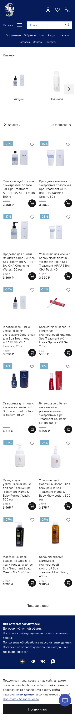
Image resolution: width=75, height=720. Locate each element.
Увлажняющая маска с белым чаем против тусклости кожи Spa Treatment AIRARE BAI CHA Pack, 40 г (54, 261)
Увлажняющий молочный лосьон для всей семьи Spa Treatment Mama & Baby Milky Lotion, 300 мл (54, 489)
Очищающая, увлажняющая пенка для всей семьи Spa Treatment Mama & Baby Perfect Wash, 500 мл (17, 489)
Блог (42, 35)
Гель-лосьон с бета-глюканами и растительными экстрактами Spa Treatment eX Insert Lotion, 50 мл (53, 413)
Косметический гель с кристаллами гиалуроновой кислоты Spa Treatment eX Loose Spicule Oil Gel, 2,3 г (55, 336)
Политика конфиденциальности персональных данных (36, 635)
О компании (13, 35)
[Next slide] (69, 89)
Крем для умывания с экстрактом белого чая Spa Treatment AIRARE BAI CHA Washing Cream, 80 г (55, 188)
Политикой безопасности (21, 699)
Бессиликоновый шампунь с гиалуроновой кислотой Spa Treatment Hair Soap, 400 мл (53, 566)
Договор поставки (15, 652)
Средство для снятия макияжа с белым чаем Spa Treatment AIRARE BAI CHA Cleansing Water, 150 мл (19, 261)
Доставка (24, 42)
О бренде (30, 35)
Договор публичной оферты (22, 628)
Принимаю (37, 709)
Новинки (64, 35)
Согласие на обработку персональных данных (35, 647)
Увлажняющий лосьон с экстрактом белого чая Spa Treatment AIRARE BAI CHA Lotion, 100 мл (19, 188)
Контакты (51, 42)
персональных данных (18, 694)
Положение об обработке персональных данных (37, 642)
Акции (52, 35)
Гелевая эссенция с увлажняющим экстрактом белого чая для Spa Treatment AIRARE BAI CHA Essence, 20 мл (19, 336)
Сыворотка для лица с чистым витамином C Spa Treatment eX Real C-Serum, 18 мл (18, 409)
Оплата (37, 42)
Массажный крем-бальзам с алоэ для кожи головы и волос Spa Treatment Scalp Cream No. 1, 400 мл (18, 564)
